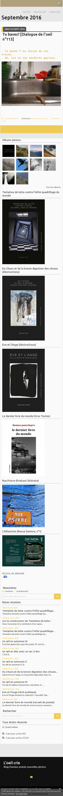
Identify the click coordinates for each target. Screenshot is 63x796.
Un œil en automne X (14, 661)
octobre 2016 (55, 11)
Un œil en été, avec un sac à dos (21, 651)
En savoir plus (22, 793)
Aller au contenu (8, 2)
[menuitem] (27, 11)
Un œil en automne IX (14, 682)
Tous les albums (53, 187)
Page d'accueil (40, 11)
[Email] (31, 777)
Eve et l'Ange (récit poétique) (19, 692)
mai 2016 (27, 11)
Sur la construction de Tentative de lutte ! (26, 621)
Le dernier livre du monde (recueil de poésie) (28, 702)
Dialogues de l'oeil (40, 118)
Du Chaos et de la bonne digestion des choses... (30, 671)
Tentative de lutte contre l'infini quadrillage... (28, 610)
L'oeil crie (12, 763)
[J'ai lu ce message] (59, 788)
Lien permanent (11, 118)
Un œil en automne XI (14, 641)
